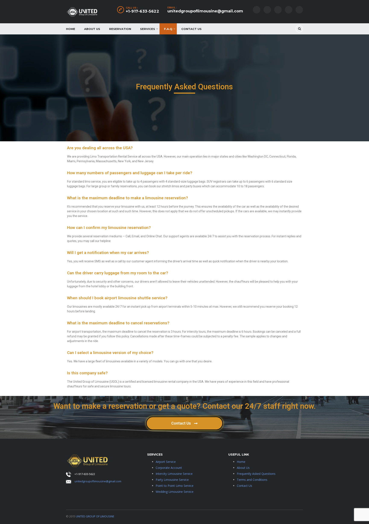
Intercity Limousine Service (174, 474)
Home (70, 29)
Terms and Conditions (252, 480)
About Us (92, 29)
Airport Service (166, 462)
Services (147, 29)
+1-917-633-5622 (142, 11)
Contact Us (191, 29)
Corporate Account (169, 468)
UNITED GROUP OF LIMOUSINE (95, 516)
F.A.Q (168, 29)
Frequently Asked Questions (256, 474)
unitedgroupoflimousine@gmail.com (205, 11)
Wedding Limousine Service (174, 492)
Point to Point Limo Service (174, 486)
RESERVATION (120, 29)
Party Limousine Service (172, 480)
